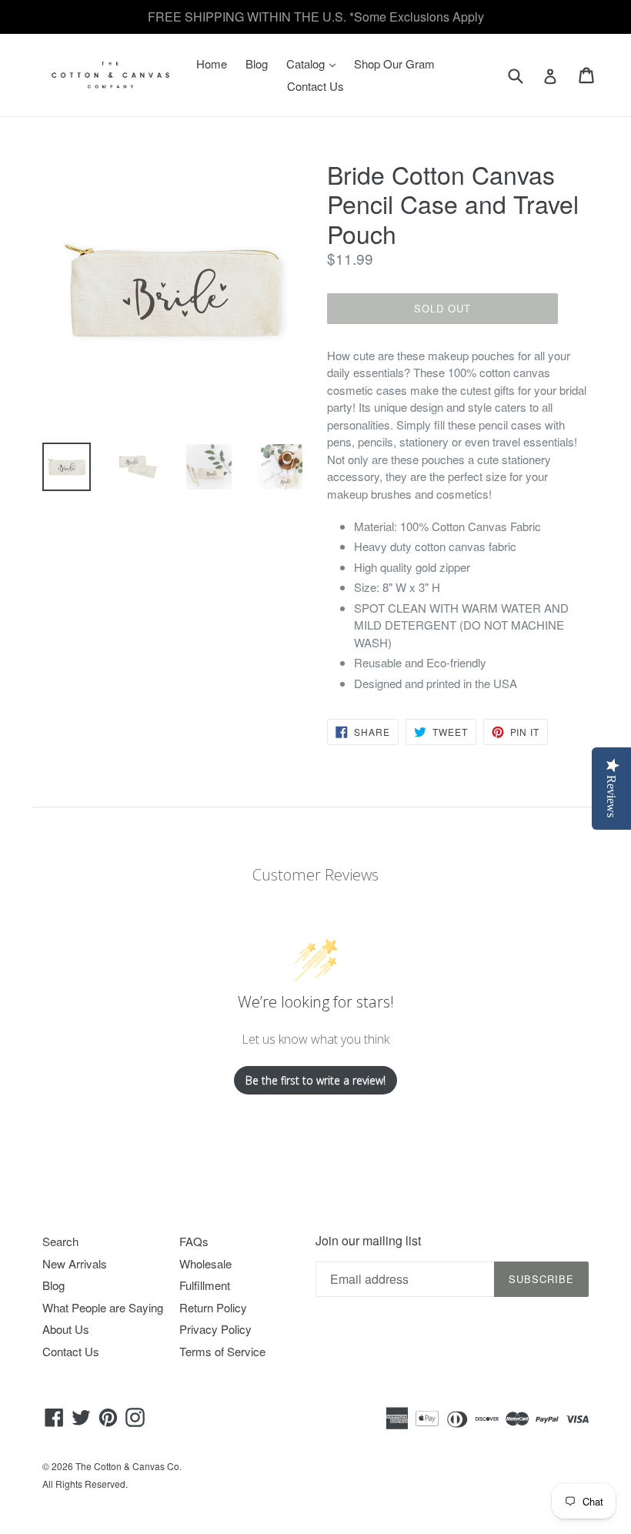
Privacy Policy (215, 1329)
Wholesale (205, 1263)
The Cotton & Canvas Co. (128, 1465)
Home (211, 63)
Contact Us (315, 86)
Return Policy (213, 1307)
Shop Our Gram (394, 63)
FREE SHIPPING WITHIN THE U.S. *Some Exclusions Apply (316, 16)
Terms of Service (222, 1351)
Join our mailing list (368, 1240)
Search (60, 1241)
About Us (65, 1329)
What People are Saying (102, 1307)
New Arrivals (74, 1263)
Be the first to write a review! (315, 1080)
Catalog (314, 63)
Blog (256, 63)
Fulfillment (204, 1285)
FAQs (194, 1241)
